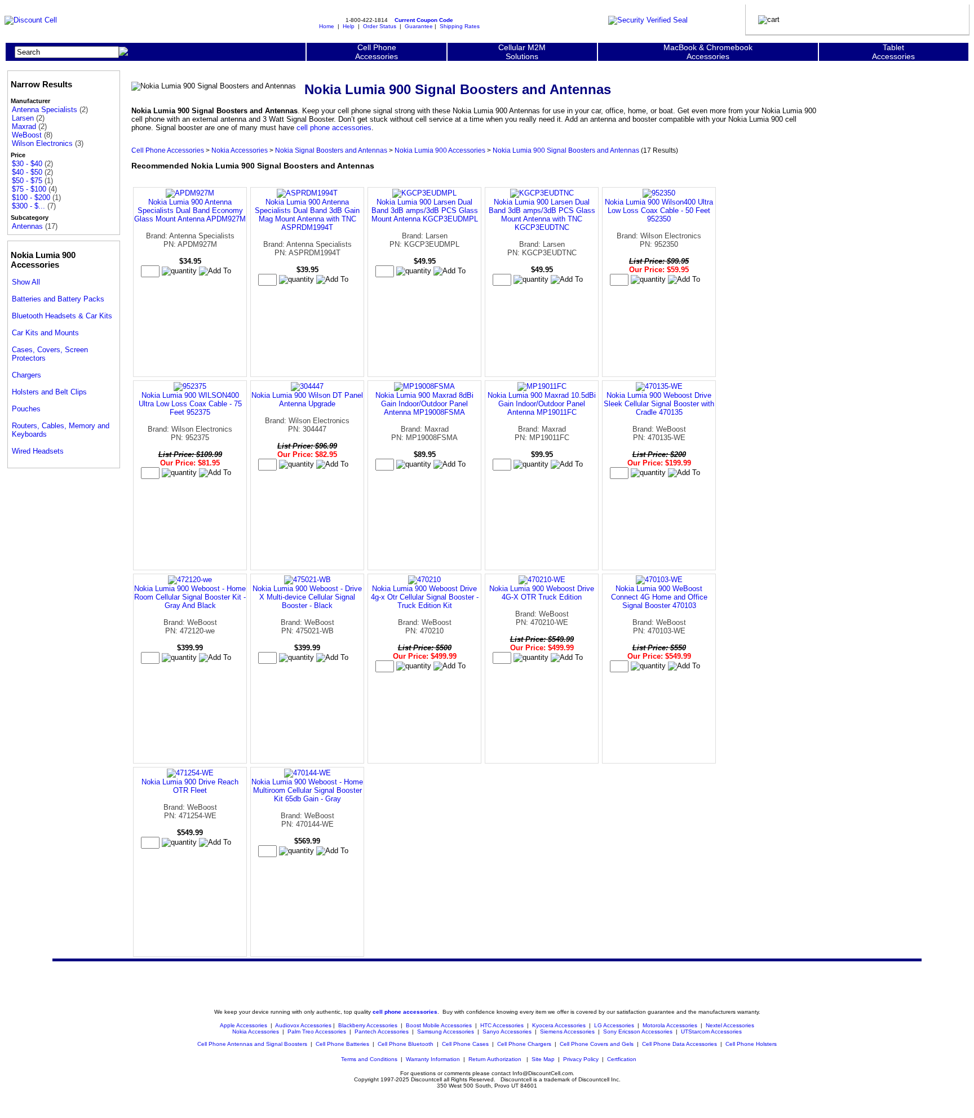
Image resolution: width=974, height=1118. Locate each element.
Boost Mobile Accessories (439, 1025)
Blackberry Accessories (367, 1025)
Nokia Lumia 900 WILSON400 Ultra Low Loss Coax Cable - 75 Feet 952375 (190, 403)
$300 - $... (28, 206)
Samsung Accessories (445, 1031)
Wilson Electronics (42, 143)
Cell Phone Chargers (524, 1044)
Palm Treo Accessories (316, 1031)
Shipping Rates (460, 26)
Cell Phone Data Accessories (679, 1044)
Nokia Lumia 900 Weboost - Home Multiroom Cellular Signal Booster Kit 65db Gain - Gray (307, 790)
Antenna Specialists (44, 109)
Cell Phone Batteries (342, 1044)
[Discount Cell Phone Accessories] (31, 20)
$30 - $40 (27, 163)
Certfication (621, 1059)
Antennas (27, 226)
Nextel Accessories (730, 1025)
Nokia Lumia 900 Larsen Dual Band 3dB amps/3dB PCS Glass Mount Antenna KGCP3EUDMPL (424, 210)
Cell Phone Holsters (751, 1044)
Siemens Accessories (567, 1031)
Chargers (26, 375)
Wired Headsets (38, 451)
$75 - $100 (29, 189)
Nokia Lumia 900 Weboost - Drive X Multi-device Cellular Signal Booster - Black (307, 597)
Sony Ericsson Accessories (637, 1031)
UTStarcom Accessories (711, 1031)
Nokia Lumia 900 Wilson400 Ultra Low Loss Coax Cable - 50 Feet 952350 (659, 210)
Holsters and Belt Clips (49, 392)
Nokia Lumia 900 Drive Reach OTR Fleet (189, 786)
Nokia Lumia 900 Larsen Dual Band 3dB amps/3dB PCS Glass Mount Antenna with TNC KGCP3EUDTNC (542, 215)
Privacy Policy (581, 1059)
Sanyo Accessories (507, 1031)
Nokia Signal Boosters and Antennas (331, 150)
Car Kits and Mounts (45, 333)
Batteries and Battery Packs (58, 299)
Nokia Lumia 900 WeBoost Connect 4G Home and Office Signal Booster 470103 (659, 597)
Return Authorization (494, 1059)
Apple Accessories (244, 1025)
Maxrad (24, 126)
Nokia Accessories (239, 150)
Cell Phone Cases (465, 1044)
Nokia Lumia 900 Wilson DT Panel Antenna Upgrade (307, 399)
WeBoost (27, 135)
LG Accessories (614, 1025)
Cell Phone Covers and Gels (597, 1044)
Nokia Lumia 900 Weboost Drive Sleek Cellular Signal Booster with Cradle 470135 (659, 403)
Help (349, 26)
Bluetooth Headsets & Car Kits (62, 316)
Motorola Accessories (670, 1025)
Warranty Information (433, 1059)
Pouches (26, 409)
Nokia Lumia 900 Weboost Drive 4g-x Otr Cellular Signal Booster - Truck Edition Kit (425, 597)
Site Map (543, 1059)
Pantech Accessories (382, 1031)
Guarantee (419, 26)
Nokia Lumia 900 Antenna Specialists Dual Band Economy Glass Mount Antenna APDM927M (190, 210)
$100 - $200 (31, 197)
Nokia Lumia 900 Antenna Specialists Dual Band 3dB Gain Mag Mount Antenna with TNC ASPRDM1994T (307, 215)
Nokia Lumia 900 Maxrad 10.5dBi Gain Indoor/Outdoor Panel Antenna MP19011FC (542, 403)
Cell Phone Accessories (167, 150)
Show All (26, 282)
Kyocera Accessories (559, 1025)
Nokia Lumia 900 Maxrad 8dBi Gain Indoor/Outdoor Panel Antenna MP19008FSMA (424, 403)
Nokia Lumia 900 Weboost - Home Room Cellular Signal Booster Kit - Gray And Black (190, 597)
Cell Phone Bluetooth (405, 1044)
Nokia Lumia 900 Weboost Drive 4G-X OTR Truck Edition (541, 592)
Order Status (379, 26)
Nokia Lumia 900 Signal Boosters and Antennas (566, 150)
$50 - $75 (27, 180)
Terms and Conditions (369, 1059)
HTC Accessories (502, 1025)
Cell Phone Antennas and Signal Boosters (252, 1044)
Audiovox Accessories (303, 1025)
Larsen (23, 118)
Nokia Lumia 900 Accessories (440, 150)
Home (326, 26)
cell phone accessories (333, 127)
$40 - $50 (27, 172)
